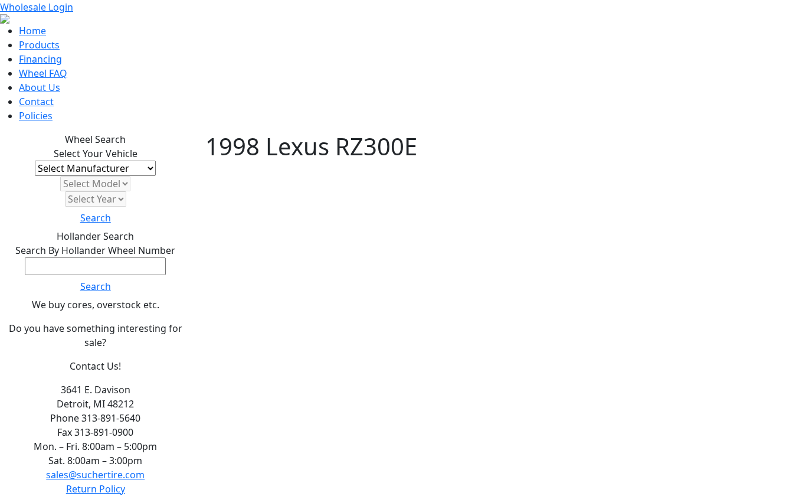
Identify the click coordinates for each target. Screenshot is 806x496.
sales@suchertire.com (95, 474)
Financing (40, 59)
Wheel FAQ (43, 73)
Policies (36, 115)
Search (95, 217)
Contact (36, 101)
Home (32, 30)
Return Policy (95, 488)
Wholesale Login (36, 7)
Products (39, 44)
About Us (39, 87)
